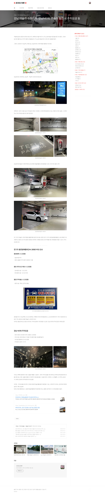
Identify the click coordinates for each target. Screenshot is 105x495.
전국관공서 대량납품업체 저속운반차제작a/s (27, 397)
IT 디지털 (77, 78)
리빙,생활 (77, 77)
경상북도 (77, 53)
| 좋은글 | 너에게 (80, 89)
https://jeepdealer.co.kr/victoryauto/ (24, 405)
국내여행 (21, 8)
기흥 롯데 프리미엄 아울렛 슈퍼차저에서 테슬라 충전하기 (27, 434)
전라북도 (78, 50)
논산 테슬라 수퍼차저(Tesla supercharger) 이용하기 (27, 432)
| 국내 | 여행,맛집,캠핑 (81, 36)
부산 (77, 55)
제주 (77, 57)
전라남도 (78, 51)
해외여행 (30, 8)
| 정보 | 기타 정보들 (20, 426)
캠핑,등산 (77, 59)
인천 (77, 40)
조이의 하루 (19, 466)
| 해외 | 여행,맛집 (80, 62)
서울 (77, 38)
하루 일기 (78, 85)
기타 (77, 80)
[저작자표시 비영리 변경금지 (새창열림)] (22, 418)
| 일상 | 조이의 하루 (80, 83)
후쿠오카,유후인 (79, 66)
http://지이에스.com (20, 395)
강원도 (77, 44)
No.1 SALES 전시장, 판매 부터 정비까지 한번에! (26, 409)
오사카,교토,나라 (79, 64)
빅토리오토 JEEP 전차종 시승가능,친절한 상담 (27, 407)
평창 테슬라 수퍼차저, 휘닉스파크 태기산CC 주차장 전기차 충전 (28, 430)
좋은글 (50, 8)
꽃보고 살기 (78, 87)
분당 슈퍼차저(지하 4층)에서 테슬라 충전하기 (25, 436)
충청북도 (77, 48)
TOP (90, 490)
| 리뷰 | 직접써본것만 (81, 74)
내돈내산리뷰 (40, 8)
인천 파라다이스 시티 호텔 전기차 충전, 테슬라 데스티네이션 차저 (29, 429)
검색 (87, 3)
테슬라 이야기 (29, 426)
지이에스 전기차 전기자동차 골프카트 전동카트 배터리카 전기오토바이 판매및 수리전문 (35, 399)
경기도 (77, 42)
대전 (77, 46)
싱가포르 (77, 68)
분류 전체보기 (79, 33)
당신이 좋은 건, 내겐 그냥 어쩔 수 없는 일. (24, 468)
